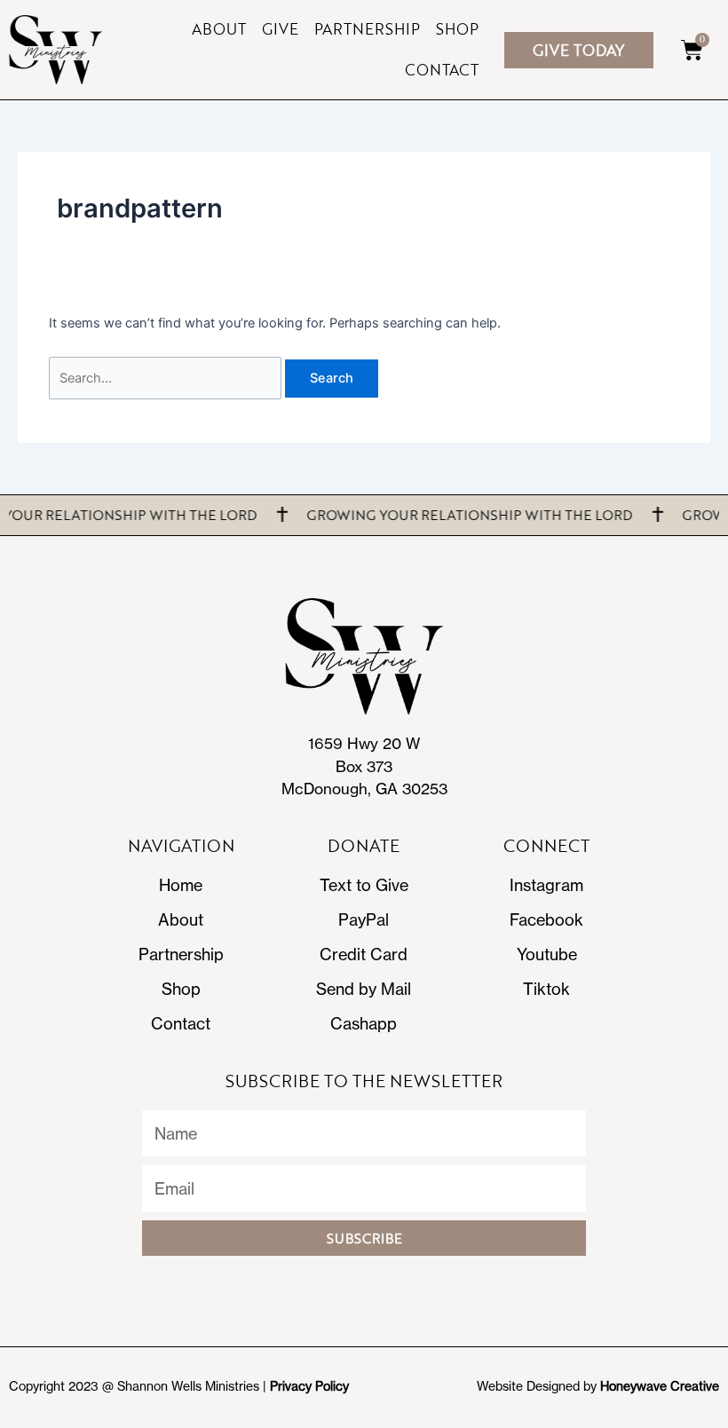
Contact (442, 70)
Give (280, 29)
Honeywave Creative (659, 1386)
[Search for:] (167, 378)
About (219, 29)
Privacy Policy (309, 1386)
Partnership (367, 29)
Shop (457, 29)
